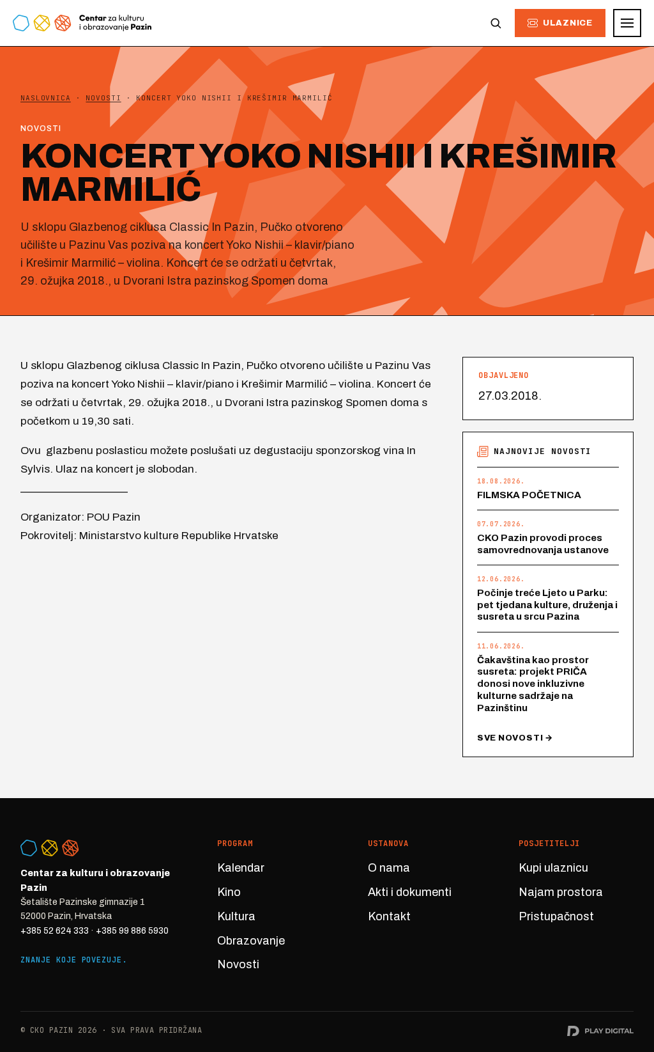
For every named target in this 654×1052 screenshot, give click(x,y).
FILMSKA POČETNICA (529, 495)
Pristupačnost (556, 916)
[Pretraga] (495, 23)
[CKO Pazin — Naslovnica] (82, 23)
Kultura (236, 916)
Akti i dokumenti (410, 892)
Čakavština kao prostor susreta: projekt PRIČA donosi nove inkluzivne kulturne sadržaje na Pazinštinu (533, 684)
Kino (229, 892)
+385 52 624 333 (54, 931)
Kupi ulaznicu (553, 867)
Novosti (238, 964)
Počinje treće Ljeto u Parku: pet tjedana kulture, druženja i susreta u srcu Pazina (547, 605)
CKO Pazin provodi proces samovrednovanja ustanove (543, 544)
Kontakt (389, 916)
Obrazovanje (251, 940)
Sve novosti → (515, 738)
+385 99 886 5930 (132, 931)
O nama (389, 867)
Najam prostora (561, 892)
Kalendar (240, 867)
